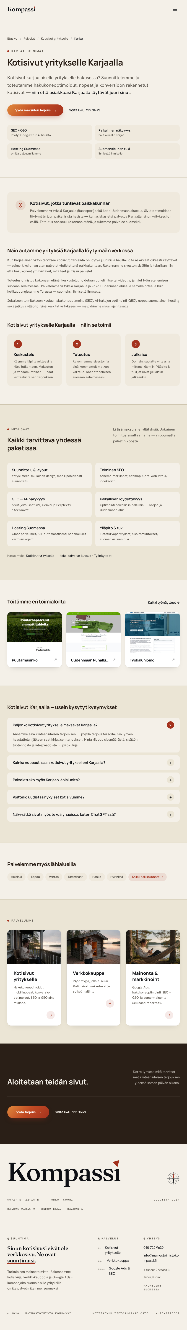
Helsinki (16, 877)
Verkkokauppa (118, 1260)
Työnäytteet (103, 556)
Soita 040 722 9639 (84, 110)
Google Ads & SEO (119, 1271)
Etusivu (12, 38)
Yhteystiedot (168, 1313)
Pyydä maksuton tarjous (35, 110)
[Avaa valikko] (175, 9)
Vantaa (54, 877)
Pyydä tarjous (28, 1112)
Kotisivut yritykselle (54, 38)
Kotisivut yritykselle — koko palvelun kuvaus (58, 556)
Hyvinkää (116, 877)
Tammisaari (75, 877)
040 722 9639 (153, 1247)
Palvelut (29, 38)
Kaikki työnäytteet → (164, 602)
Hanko (96, 877)
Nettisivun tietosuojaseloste (120, 1313)
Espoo (35, 877)
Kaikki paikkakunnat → (147, 877)
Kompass (63, 1172)
